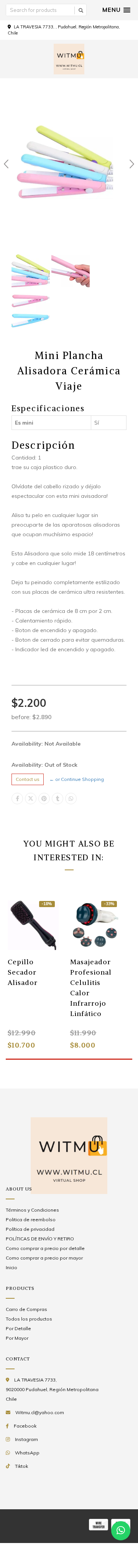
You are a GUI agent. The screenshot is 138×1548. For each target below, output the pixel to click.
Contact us (27, 779)
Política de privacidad (30, 1229)
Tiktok (21, 1466)
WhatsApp (27, 1453)
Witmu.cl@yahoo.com (39, 1412)
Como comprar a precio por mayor (44, 1258)
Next (132, 164)
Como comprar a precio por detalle (45, 1248)
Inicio (11, 1267)
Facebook (25, 1426)
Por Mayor (17, 1338)
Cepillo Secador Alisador (23, 972)
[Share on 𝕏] (30, 798)
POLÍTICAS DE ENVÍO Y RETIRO (40, 1239)
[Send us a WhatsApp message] (120, 1530)
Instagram (26, 1439)
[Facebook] (17, 798)
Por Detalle (18, 1328)
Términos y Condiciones (32, 1210)
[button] (116, 10)
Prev (6, 164)
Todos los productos (29, 1319)
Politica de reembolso (31, 1219)
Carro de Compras (26, 1309)
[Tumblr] (57, 798)
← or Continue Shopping (76, 779)
